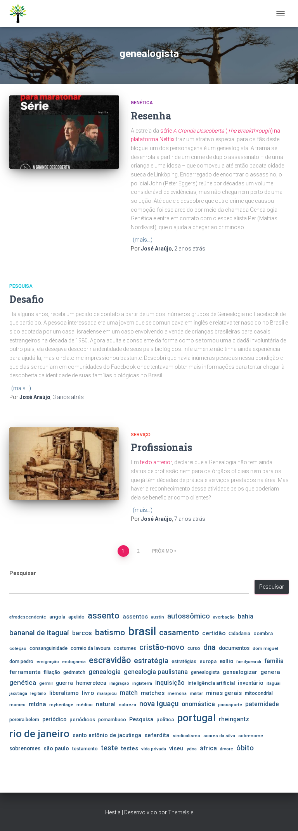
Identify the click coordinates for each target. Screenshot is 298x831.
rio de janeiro (39, 733)
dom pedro (21, 661)
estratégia (151, 660)
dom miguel (265, 648)
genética (22, 682)
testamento (85, 749)
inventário (250, 683)
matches (153, 692)
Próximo (162, 551)
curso (193, 648)
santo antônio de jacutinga (107, 735)
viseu (176, 748)
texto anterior (156, 462)
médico (84, 704)
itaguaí (274, 683)
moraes (17, 704)
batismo (110, 632)
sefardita (157, 735)
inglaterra (142, 683)
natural (106, 704)
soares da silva (219, 735)
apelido (76, 617)
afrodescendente (27, 617)
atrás (189, 248)
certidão (213, 633)
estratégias (184, 661)
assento (104, 615)
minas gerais (224, 692)
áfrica (208, 748)
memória (177, 693)
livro (88, 692)
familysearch (248, 661)
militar (196, 693)
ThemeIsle (180, 812)
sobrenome (250, 735)
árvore (226, 749)
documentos (234, 648)
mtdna (37, 704)
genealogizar (240, 672)
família (274, 661)
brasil (142, 631)
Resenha (151, 115)
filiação (52, 672)
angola (57, 617)
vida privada (153, 749)
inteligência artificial (211, 683)
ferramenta (25, 672)
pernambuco (112, 719)
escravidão (110, 660)
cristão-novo (161, 647)
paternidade (262, 704)
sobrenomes (24, 748)
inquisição (169, 682)
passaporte (230, 704)
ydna (192, 749)
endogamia (74, 661)
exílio (226, 661)
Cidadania (239, 633)
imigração (119, 683)
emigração (47, 661)
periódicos (82, 719)
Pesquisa (21, 286)
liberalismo (64, 693)
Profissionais (161, 447)
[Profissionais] (64, 463)
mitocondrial (259, 693)
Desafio (26, 299)
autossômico (188, 616)
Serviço (141, 434)
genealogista (205, 672)
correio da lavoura (91, 648)
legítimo (38, 693)
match (129, 692)
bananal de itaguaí (39, 633)
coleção (17, 648)
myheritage (61, 704)
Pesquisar (22, 573)
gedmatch (74, 672)
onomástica (198, 704)
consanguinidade (48, 648)
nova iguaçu (158, 703)
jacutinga (18, 693)
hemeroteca (91, 683)
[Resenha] (64, 131)
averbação (224, 617)
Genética (142, 102)
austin (157, 617)
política (165, 719)
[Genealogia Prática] (21, 13)
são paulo (56, 748)
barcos (82, 633)
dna (209, 647)
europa (208, 661)
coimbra (263, 633)
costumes (125, 648)
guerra (64, 683)
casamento (179, 632)
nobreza (127, 704)
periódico (54, 719)
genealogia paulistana (156, 672)
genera (270, 672)
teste (109, 748)
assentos (135, 616)
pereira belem (24, 719)
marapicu (107, 693)
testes (129, 748)
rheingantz (234, 719)
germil (46, 683)
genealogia (104, 672)
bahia (245, 616)
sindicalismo (186, 735)
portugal (196, 718)
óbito (245, 747)
